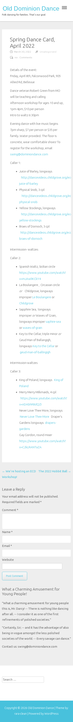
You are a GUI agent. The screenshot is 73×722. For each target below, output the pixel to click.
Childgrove (26, 303)
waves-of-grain (32, 327)
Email (7, 546)
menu (64, 7)
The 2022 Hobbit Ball (54, 471)
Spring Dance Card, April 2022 (32, 42)
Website (8, 559)
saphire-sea (53, 321)
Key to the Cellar (44, 346)
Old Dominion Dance (31, 8)
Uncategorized (48, 51)
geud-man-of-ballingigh (34, 352)
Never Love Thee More (34, 416)
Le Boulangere (41, 297)
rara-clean (20, 713)
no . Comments (23, 57)
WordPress (51, 713)
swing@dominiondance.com (29, 154)
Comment (10, 510)
